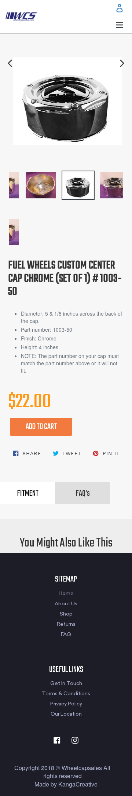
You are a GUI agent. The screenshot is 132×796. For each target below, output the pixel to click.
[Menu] (119, 24)
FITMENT (27, 493)
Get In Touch (66, 683)
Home (66, 593)
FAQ (66, 634)
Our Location (66, 714)
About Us (66, 604)
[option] (61, 181)
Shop (66, 614)
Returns (66, 624)
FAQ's (83, 493)
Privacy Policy (66, 704)
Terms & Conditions (66, 693)
